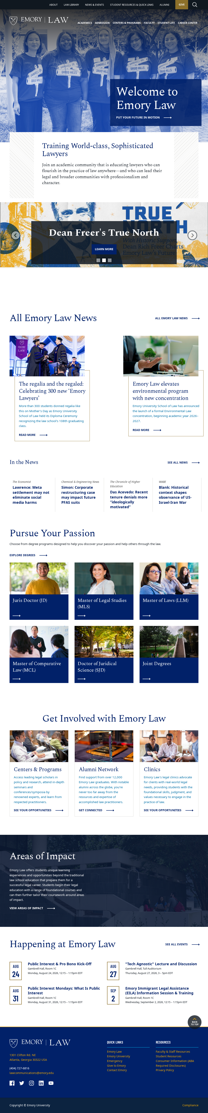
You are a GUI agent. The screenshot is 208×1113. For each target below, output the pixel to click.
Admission (102, 23)
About (53, 5)
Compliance (190, 1105)
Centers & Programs (127, 23)
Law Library (71, 5)
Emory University (118, 1056)
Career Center (187, 23)
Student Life (166, 23)
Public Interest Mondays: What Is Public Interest (64, 991)
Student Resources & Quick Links (132, 5)
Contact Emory (117, 1070)
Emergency (114, 1061)
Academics (85, 23)
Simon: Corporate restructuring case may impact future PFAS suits (78, 495)
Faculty (149, 23)
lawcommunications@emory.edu (32, 1073)
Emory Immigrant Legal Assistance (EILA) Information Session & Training (159, 991)
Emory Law (114, 1052)
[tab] (98, 260)
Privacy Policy (165, 1070)
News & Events (94, 5)
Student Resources (168, 1056)
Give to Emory (116, 1066)
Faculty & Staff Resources (173, 1052)
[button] (15, 235)
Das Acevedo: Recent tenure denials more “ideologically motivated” (129, 500)
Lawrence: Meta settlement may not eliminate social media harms (31, 495)
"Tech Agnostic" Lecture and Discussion (161, 964)
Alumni (164, 5)
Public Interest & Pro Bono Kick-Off (59, 964)
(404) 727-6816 (19, 1068)
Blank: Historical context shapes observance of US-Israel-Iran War (175, 495)
